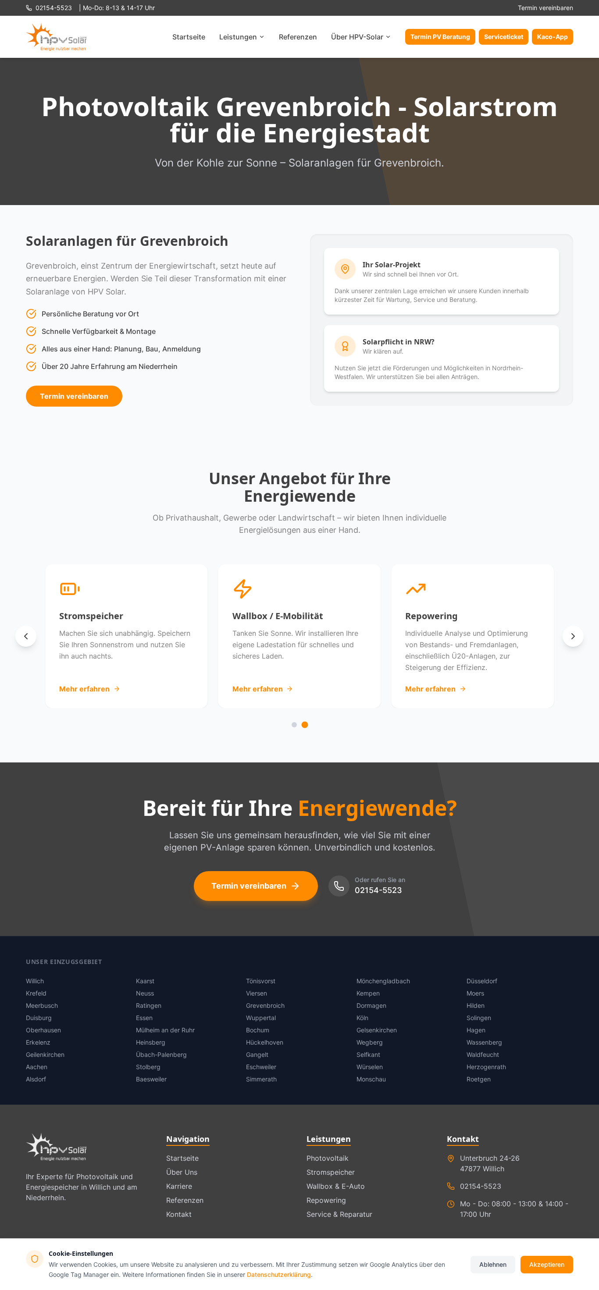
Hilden (476, 1005)
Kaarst (145, 981)
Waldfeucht (483, 1054)
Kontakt (179, 1214)
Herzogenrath (486, 1066)
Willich (35, 981)
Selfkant (368, 1054)
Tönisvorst (260, 981)
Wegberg (370, 1042)
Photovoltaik (328, 1158)
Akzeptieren (546, 1264)
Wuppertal (261, 1017)
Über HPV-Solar (357, 36)
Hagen (476, 1030)
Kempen (368, 993)
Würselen (370, 1066)
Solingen (479, 1017)
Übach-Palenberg (161, 1054)
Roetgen (479, 1079)
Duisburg (39, 1017)
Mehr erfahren (84, 688)
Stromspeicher (331, 1172)
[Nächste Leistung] (573, 636)
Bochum (257, 1030)
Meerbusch (42, 1005)
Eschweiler (261, 1066)
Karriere (179, 1186)
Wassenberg (484, 1042)
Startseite (188, 36)
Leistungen (238, 36)
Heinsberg (150, 1042)
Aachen (36, 1066)
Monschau (371, 1079)
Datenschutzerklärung (279, 1274)
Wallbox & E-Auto (336, 1186)
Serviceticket (503, 36)
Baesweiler (151, 1079)
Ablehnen (492, 1264)
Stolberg (148, 1066)
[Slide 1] (294, 724)
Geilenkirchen (45, 1054)
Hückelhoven (264, 1042)
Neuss (145, 993)
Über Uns (181, 1172)
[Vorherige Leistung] (25, 636)
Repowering (326, 1200)
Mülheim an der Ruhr (165, 1030)
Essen (144, 1017)
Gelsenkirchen (377, 1030)
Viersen (256, 993)
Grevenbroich (265, 1005)
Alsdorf (36, 1079)
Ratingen (148, 1005)
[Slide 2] (305, 724)
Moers (475, 993)
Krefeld (36, 993)
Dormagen (371, 1005)
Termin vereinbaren (545, 7)
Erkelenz (38, 1042)
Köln (362, 1017)
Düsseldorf (482, 981)
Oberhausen (43, 1030)
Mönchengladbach (383, 981)
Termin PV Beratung (440, 36)
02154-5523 (378, 890)
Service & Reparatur (339, 1214)
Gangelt (257, 1054)
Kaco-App (552, 36)
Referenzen (298, 36)
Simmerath (261, 1079)
